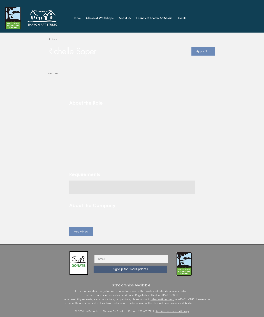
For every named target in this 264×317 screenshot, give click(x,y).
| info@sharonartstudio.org (172, 311)
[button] (203, 51)
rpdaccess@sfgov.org (162, 299)
